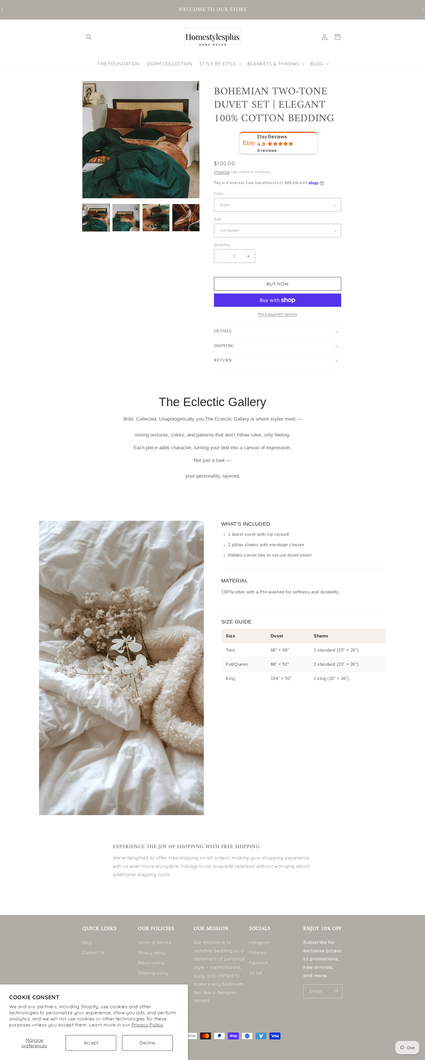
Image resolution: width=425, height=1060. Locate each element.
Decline (147, 1043)
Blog (86, 942)
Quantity (222, 244)
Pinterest (258, 952)
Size (217, 219)
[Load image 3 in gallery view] (156, 217)
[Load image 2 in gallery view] (126, 217)
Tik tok (255, 972)
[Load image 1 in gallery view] (96, 217)
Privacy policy (151, 952)
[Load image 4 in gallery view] (185, 217)
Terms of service (154, 942)
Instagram (259, 942)
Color (219, 193)
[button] (88, 37)
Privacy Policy (147, 1025)
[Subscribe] (336, 991)
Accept (91, 1043)
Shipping (222, 172)
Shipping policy (153, 972)
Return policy (151, 962)
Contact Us (93, 952)
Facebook (258, 962)
